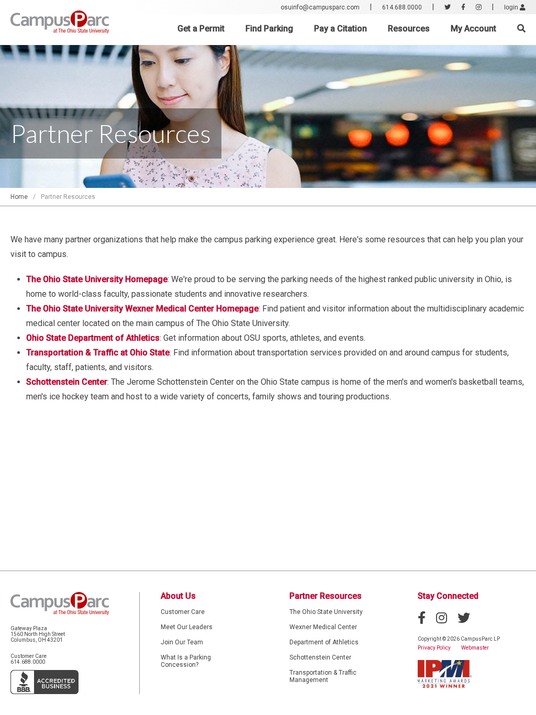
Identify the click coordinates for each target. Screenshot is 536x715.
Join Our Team (182, 642)
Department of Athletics (324, 642)
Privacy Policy (434, 648)
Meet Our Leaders (187, 627)
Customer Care (183, 612)
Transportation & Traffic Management (322, 676)
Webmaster (475, 648)
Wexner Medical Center (323, 627)
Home (19, 196)
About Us (178, 596)
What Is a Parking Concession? (186, 661)
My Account (473, 28)
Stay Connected (448, 596)
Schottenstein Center (320, 657)
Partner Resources (325, 596)
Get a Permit (201, 28)
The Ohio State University (326, 612)
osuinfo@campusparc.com (320, 7)
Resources (409, 28)
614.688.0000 (402, 7)
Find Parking (269, 28)
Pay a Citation (340, 28)
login (512, 7)
